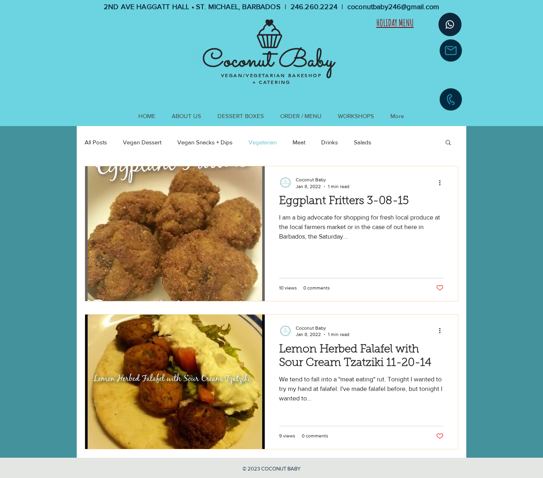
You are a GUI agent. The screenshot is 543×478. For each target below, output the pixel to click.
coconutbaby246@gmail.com (393, 7)
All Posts (96, 142)
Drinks (329, 142)
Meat (299, 142)
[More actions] (442, 182)
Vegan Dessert (142, 142)
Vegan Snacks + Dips (205, 142)
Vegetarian (262, 142)
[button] (448, 143)
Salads (362, 142)
